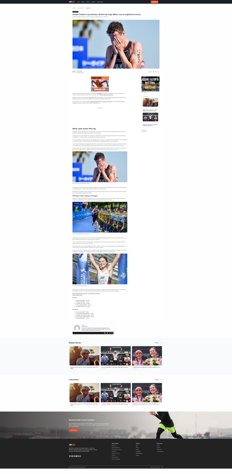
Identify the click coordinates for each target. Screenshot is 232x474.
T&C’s (162, 467)
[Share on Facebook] (153, 72)
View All (156, 342)
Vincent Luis (91, 97)
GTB (88, 251)
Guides (137, 455)
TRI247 (74, 8)
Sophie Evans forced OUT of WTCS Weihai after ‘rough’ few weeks (150, 110)
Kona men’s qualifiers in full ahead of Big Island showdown (150, 125)
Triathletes (138, 451)
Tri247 (158, 445)
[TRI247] (72, 2)
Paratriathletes (139, 453)
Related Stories (75, 343)
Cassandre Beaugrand (95, 101)
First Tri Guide (100, 1)
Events (87, 1)
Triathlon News (81, 8)
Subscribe (154, 1)
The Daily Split (160, 451)
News (83, 1)
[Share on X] (156, 72)
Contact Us (114, 451)
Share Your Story (116, 453)
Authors (113, 455)
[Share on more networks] (158, 72)
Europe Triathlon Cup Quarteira (106, 94)
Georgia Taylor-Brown (107, 101)
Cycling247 (159, 449)
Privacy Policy (115, 457)
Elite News (88, 8)
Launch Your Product (116, 449)
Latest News (74, 380)
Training (93, 1)
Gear (79, 1)
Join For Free (160, 2)
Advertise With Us (116, 447)
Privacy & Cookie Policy (155, 467)
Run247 (158, 447)
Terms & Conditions (116, 459)
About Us (114, 445)
